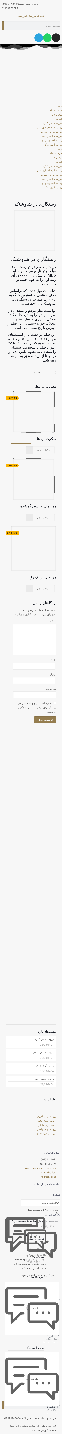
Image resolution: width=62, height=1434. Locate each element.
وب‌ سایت (51, 688)
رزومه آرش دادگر (53, 144)
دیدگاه (52, 621)
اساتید (59, 118)
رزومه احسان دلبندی (51, 140)
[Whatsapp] (47, 37)
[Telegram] (38, 37)
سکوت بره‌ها (46, 439)
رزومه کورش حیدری (51, 131)
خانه (60, 106)
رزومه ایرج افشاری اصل (49, 127)
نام (53, 659)
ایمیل (51, 674)
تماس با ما (56, 114)
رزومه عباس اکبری (44, 1039)
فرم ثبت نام (56, 110)
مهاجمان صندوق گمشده (38, 506)
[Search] (3, 25)
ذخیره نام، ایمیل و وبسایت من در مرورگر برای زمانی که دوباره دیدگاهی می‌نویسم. (37, 707)
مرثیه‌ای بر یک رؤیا (42, 577)
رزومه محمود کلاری (52, 123)
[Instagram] (56, 37)
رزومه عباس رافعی (52, 136)
